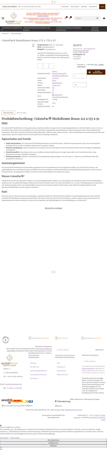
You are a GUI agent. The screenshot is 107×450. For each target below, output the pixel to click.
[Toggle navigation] (3, 18)
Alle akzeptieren (53, 440)
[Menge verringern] (74, 71)
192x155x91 (56, 85)
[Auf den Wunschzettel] (45, 66)
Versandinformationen (38, 375)
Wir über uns (34, 367)
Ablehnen (53, 446)
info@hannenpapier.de (13, 384)
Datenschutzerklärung (44, 349)
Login (54, 19)
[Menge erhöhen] (74, 80)
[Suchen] (98, 18)
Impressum (61, 367)
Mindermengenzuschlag (81, 50)
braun (54, 80)
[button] (65, 18)
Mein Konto (75, 6)
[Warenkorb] (103, 18)
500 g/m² (55, 78)
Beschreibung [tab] (8, 113)
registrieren (42, 16)
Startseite (65, 6)
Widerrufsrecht (62, 375)
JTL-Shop (90, 415)
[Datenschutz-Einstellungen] (1, 448)
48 (53, 90)
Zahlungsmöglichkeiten (38, 371)
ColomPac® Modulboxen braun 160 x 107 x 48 (19, 323)
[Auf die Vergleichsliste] (40, 66)
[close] (33, 45)
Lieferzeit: (90, 66)
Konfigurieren (53, 443)
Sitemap (33, 363)
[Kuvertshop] (14, 18)
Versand (89, 49)
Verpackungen (50, 49)
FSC (53, 88)
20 (53, 92)
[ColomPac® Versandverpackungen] (60, 96)
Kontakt (84, 6)
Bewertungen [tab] (21, 113)
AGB (58, 363)
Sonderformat (57, 83)
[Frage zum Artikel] (51, 66)
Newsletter (93, 6)
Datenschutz (61, 371)
